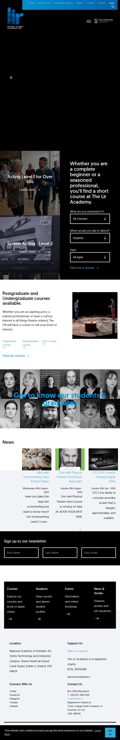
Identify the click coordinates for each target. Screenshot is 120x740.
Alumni (32, 3)
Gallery (79, 3)
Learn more (28, 189)
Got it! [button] (110, 732)
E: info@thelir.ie (75, 698)
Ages (73, 250)
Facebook (15, 694)
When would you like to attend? (90, 230)
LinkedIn (14, 706)
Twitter (13, 691)
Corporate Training (64, 3)
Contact (90, 3)
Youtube (14, 702)
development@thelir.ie (79, 676)
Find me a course (82, 268)
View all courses (14, 356)
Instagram (15, 698)
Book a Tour (45, 3)
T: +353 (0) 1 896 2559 (78, 694)
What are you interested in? (87, 211)
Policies (101, 3)
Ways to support (78, 651)
